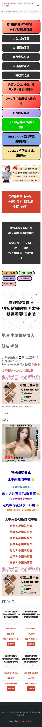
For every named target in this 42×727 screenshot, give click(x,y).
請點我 (36, 364)
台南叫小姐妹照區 (21, 556)
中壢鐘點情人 (28, 406)
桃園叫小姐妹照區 (21, 532)
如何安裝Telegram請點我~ (18, 370)
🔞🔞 (21, 87)
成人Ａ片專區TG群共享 (19, 494)
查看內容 (11, 644)
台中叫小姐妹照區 (21, 544)
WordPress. (29, 721)
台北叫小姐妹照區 (21, 526)
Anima (20, 721)
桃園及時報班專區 (11, 12)
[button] (37, 295)
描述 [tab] (6, 413)
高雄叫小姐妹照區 (21, 562)
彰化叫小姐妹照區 (21, 550)
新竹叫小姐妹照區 (21, 538)
